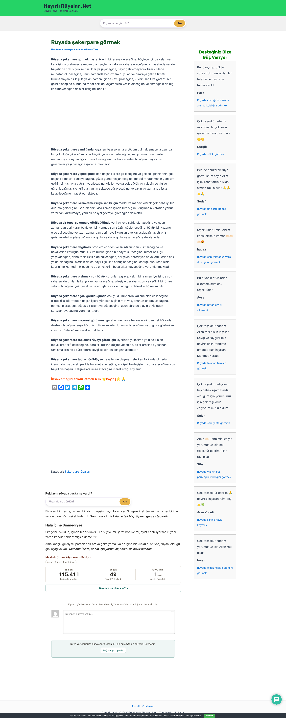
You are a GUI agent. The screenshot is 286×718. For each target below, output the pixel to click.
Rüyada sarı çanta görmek (213, 423)
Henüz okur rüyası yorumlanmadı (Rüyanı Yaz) (74, 49)
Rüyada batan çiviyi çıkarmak (209, 307)
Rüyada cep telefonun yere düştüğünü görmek (214, 259)
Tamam (209, 715)
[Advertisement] (113, 119)
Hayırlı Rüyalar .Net (67, 6)
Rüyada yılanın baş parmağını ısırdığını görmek (214, 474)
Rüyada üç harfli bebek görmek (211, 211)
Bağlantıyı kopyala (113, 650)
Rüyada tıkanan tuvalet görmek (211, 365)
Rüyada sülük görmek (210, 154)
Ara (179, 23)
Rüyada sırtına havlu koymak (209, 522)
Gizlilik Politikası (143, 706)
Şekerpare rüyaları (77, 471)
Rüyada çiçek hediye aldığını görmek (215, 570)
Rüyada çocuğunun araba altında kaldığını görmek (213, 103)
